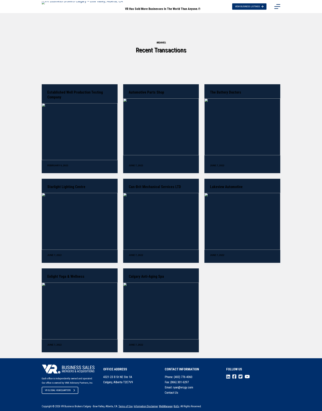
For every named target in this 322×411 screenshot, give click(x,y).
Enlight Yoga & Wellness (65, 276)
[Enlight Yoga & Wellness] (80, 311)
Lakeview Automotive (226, 187)
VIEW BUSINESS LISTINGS (247, 6)
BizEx (176, 406)
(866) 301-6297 (179, 382)
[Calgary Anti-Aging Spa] (161, 311)
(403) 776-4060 (183, 377)
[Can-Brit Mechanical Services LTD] (161, 221)
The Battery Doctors (225, 92)
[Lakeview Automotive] (242, 221)
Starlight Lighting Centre (66, 187)
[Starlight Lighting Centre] (80, 221)
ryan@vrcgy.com (183, 387)
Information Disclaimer (146, 406)
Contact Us (171, 392)
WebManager (166, 406)
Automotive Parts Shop (146, 92)
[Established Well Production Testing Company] (80, 131)
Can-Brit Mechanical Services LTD (155, 187)
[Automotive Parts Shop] (161, 126)
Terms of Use (126, 406)
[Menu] (277, 7)
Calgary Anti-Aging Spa (146, 276)
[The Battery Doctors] (242, 126)
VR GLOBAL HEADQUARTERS (58, 390)
